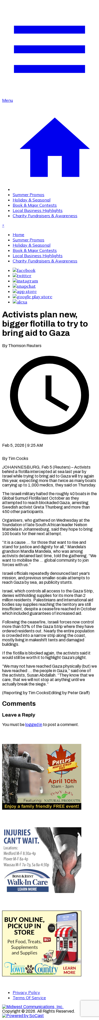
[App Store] (25, 291)
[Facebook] (24, 270)
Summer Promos (28, 194)
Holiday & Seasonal (31, 199)
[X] (22, 275)
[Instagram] (25, 280)
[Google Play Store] (32, 296)
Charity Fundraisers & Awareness (45, 215)
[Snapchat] (24, 286)
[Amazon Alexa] (20, 302)
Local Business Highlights (38, 210)
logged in (33, 724)
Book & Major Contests (35, 205)
